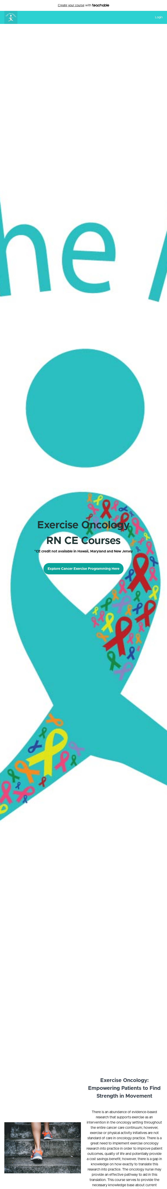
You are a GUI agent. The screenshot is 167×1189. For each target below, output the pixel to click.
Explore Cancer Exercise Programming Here (83, 568)
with (75, 5)
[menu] (157, 17)
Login (159, 17)
